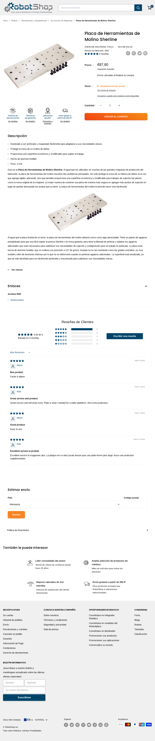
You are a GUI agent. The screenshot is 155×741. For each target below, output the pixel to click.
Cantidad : (90, 105)
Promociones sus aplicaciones (104, 640)
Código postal (131, 497)
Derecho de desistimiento (15, 652)
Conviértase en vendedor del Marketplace (103, 625)
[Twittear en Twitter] (139, 53)
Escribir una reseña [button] (125, 336)
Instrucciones (17, 300)
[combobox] (96, 7)
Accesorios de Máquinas (61, 20)
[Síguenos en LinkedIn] (100, 725)
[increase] (119, 105)
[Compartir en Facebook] (128, 53)
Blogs (137, 620)
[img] (17, 361)
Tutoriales (139, 629)
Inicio (5, 20)
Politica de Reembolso (18, 530)
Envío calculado (105, 75)
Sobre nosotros (51, 615)
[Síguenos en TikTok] (95, 725)
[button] (92, 54)
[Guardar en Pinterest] (134, 53)
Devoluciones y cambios (15, 629)
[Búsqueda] (138, 7)
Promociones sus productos (103, 635)
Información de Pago (13, 643)
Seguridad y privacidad (55, 624)
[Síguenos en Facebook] (66, 725)
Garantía (7, 638)
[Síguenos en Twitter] (72, 725)
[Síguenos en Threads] (106, 725)
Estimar (16, 514)
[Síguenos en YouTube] (89, 725)
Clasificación (140, 634)
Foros (137, 615)
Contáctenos (9, 648)
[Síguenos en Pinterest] (83, 725)
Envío (6, 624)
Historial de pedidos (12, 620)
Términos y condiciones (55, 620)
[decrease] (100, 105)
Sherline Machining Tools (99, 47)
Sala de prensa (51, 629)
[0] (149, 8)
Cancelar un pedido (12, 634)
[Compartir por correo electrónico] (145, 53)
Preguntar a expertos (48, 122)
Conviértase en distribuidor (102, 631)
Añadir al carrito (116, 116)
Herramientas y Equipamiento (34, 20)
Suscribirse (24, 697)
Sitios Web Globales (12, 720)
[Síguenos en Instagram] (77, 725)
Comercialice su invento (101, 645)
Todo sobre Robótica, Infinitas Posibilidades (22, 731)
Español (40, 720)
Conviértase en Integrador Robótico (102, 617)
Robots (14, 20)
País (10, 497)
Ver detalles (13, 121)
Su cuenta (8, 615)
